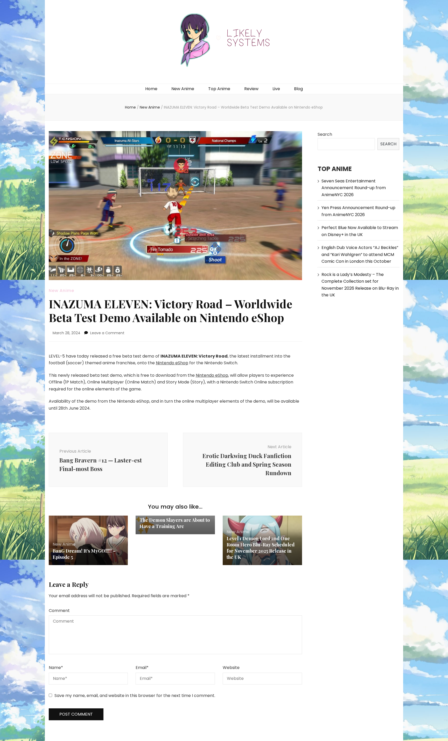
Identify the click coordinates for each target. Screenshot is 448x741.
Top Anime (219, 89)
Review (251, 89)
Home (151, 89)
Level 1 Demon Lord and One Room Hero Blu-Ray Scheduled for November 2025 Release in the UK (261, 547)
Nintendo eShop (172, 363)
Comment (59, 611)
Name (56, 668)
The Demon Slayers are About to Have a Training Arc (174, 523)
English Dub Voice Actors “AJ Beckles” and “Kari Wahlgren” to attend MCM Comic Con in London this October (359, 254)
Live (276, 89)
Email (142, 668)
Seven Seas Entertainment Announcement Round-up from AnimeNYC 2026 (353, 188)
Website (231, 668)
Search (325, 134)
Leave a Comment (107, 333)
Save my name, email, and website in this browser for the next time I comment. (134, 696)
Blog (298, 89)
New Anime (182, 89)
